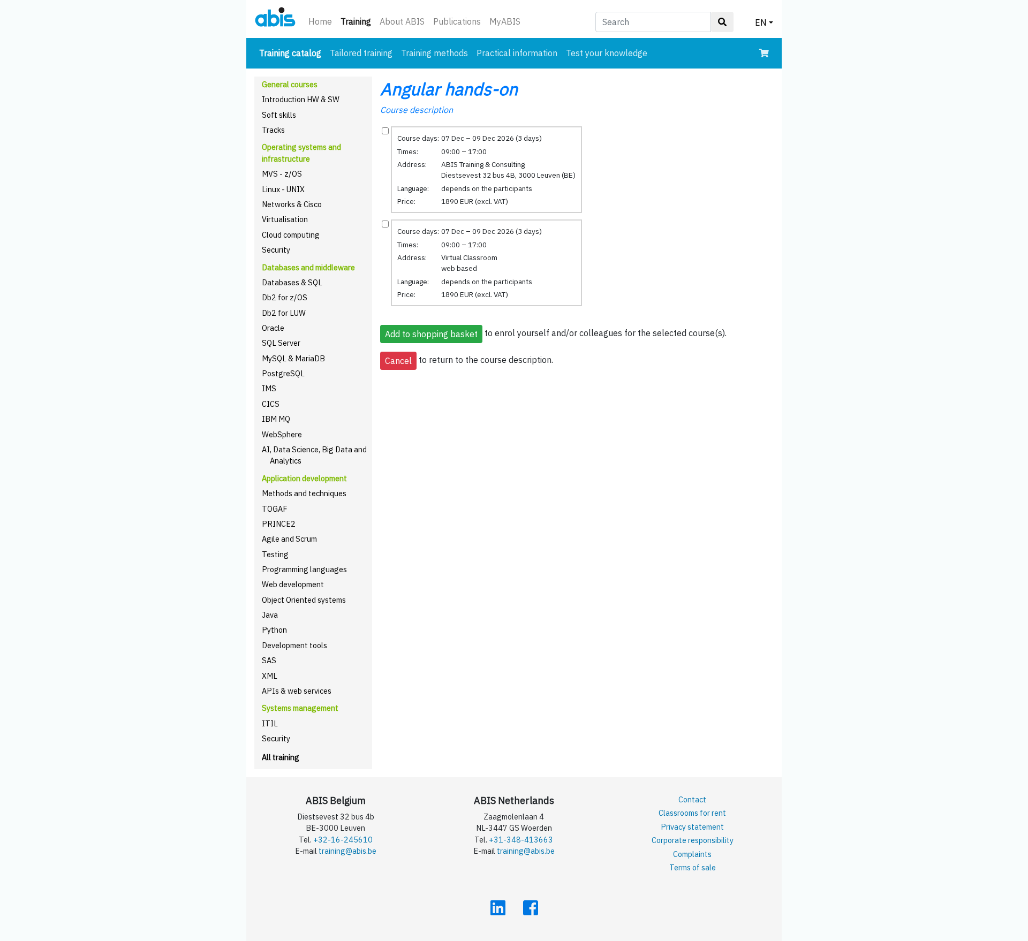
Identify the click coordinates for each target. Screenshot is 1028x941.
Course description (416, 109)
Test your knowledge (606, 53)
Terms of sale (692, 867)
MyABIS (504, 21)
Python (274, 630)
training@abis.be (347, 851)
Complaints (692, 854)
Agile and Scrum (289, 539)
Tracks (273, 130)
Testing (275, 554)
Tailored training (361, 53)
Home (320, 21)
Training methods (434, 53)
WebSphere (282, 434)
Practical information (517, 53)
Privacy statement (692, 827)
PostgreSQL (283, 373)
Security (276, 250)
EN (761, 22)
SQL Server (281, 343)
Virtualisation (285, 219)
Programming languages (304, 569)
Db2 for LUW (284, 313)
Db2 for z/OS (284, 297)
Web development (293, 584)
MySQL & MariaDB (293, 358)
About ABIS (402, 21)
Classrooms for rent (692, 813)
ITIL (270, 723)
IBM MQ (276, 419)
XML (269, 676)
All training (280, 757)
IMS (269, 388)
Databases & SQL (292, 282)
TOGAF (275, 509)
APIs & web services (296, 691)
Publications (457, 21)
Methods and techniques (304, 493)
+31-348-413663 (521, 839)
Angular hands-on (449, 89)
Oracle (273, 328)
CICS (270, 404)
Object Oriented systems (304, 600)
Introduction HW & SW (300, 99)
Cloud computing (291, 235)
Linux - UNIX (283, 189)
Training (358, 21)
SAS (269, 660)
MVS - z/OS (282, 174)
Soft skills (279, 115)
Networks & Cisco (292, 204)
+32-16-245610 (343, 839)
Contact (692, 799)
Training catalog (292, 52)
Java (270, 615)
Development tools (294, 645)
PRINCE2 (279, 524)
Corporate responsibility (693, 840)
